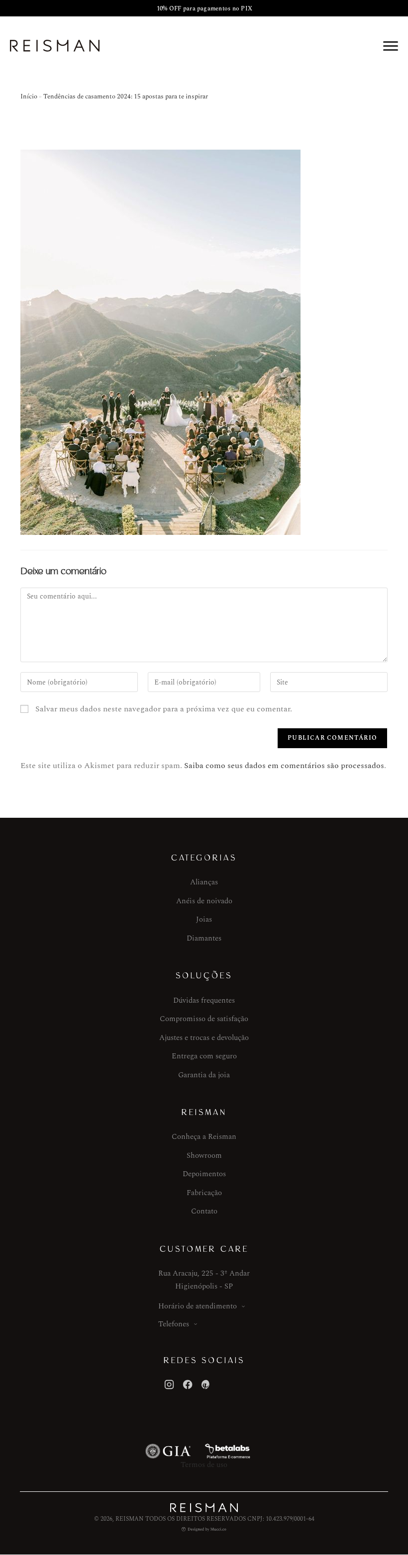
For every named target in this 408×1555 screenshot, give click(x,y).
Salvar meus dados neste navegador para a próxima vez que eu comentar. (163, 709)
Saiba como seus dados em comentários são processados (284, 766)
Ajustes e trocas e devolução (204, 1037)
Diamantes (204, 938)
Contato (204, 1211)
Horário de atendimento (197, 1306)
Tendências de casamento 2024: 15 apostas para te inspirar (125, 96)
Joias (204, 919)
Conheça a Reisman (204, 1136)
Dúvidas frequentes (204, 1000)
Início (28, 96)
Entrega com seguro (204, 1056)
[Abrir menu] (390, 46)
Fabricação (204, 1193)
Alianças (204, 882)
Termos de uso (204, 1464)
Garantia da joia (204, 1075)
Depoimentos (204, 1174)
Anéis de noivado (204, 901)
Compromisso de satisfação (204, 1019)
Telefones (173, 1324)
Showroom (204, 1155)
